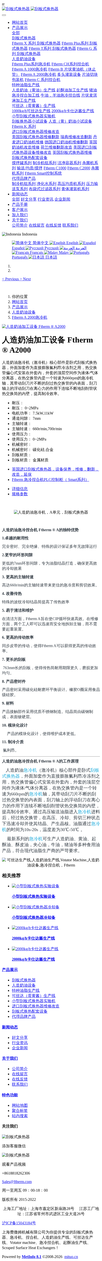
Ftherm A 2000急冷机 (29, 317)
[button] (11, 279)
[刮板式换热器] (51, 9)
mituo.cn (71, 1257)
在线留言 (20, 1074)
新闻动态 (10, 1027)
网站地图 (20, 1105)
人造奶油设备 (24, 312)
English (72, 243)
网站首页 (20, 22)
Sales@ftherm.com (17, 1182)
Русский (52, 248)
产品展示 (20, 307)
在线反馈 (20, 1079)
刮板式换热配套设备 (30, 1011)
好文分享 (20, 1037)
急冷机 (30, 770)
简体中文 (41, 243)
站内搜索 (20, 1116)
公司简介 (20, 1069)
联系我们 (20, 1084)
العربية (80, 248)
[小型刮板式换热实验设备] (35, 886)
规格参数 (20, 494)
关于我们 (10, 1058)
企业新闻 (20, 1048)
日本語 (50, 257)
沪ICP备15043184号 (19, 1223)
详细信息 (20, 489)
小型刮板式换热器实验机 (33, 1001)
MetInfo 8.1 (31, 1257)
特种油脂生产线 (26, 990)
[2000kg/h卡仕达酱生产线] (35, 928)
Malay (64, 252)
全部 (16, 33)
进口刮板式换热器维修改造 (35, 1006)
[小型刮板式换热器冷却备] (35, 907)
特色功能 (10, 1095)
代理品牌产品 (24, 1016)
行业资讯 (20, 1043)
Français (36, 252)
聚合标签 (20, 1110)
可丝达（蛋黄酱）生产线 (33, 996)
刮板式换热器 (24, 980)
